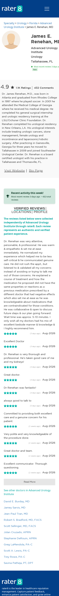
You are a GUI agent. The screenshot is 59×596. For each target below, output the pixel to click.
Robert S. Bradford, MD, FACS (23, 520)
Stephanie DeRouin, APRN (20, 538)
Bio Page (36, 170)
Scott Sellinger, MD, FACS (20, 526)
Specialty (9, 23)
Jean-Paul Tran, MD (16, 514)
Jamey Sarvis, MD (14, 508)
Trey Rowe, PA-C (14, 557)
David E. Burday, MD (17, 501)
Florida (33, 23)
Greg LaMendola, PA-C (18, 544)
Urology (22, 23)
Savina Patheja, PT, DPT (18, 563)
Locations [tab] (21, 212)
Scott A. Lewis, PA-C (17, 551)
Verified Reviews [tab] (29, 208)
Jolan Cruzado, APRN (17, 532)
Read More (29, 482)
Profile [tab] (41, 212)
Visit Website (14, 170)
